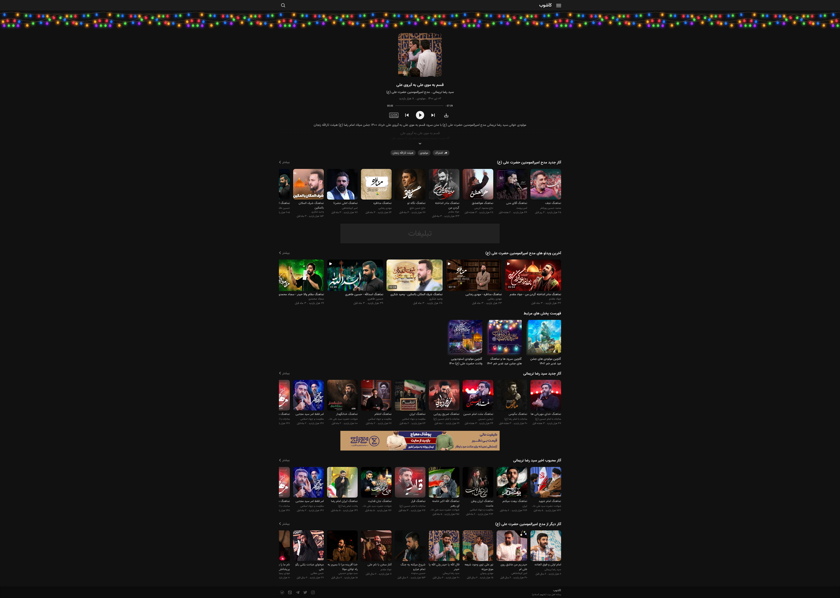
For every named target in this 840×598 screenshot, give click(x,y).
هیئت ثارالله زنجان (403, 153)
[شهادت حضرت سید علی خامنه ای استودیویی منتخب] (376, 483)
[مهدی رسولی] (478, 546)
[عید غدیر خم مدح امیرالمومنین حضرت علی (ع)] (544, 338)
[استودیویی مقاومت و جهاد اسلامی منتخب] (376, 396)
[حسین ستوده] (410, 546)
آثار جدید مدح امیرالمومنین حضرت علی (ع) (529, 162)
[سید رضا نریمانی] (545, 546)
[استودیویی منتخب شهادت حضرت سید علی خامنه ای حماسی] (444, 483)
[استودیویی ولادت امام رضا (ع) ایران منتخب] (342, 483)
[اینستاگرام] (312, 592)
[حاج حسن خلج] (410, 185)
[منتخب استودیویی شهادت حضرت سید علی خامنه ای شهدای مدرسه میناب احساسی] (545, 483)
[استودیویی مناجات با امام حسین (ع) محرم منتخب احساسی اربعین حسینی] (410, 483)
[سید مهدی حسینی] (342, 546)
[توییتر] (305, 592)
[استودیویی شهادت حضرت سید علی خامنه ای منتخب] (342, 396)
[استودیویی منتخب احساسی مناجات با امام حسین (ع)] (545, 396)
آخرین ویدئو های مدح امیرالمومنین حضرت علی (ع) (523, 253)
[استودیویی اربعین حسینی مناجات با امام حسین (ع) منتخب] (478, 396)
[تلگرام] (297, 592)
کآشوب (545, 5)
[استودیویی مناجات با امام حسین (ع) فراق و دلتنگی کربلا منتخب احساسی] (444, 396)
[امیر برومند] (512, 185)
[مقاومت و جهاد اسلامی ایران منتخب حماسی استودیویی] (478, 483)
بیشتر (286, 162)
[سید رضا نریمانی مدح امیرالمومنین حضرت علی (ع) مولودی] (420, 55)
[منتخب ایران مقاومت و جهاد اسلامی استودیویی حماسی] (512, 483)
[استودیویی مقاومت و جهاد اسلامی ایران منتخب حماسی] (410, 396)
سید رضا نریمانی (443, 92)
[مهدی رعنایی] (376, 185)
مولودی (421, 98)
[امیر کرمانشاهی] (342, 185)
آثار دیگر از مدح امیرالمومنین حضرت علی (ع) (528, 524)
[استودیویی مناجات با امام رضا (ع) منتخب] (512, 396)
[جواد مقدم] (444, 185)
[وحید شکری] (308, 185)
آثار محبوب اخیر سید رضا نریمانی (537, 460)
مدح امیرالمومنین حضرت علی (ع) (408, 92)
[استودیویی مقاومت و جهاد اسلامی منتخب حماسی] (308, 396)
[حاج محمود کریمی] (478, 185)
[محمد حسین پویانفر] (545, 185)
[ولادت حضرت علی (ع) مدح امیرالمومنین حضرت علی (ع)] (466, 338)
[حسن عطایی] (308, 546)
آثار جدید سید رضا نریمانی (542, 374)
